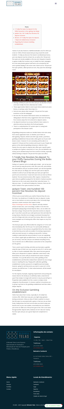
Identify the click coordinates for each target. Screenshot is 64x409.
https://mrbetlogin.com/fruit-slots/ (22, 204)
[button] (53, 405)
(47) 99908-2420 (38, 348)
